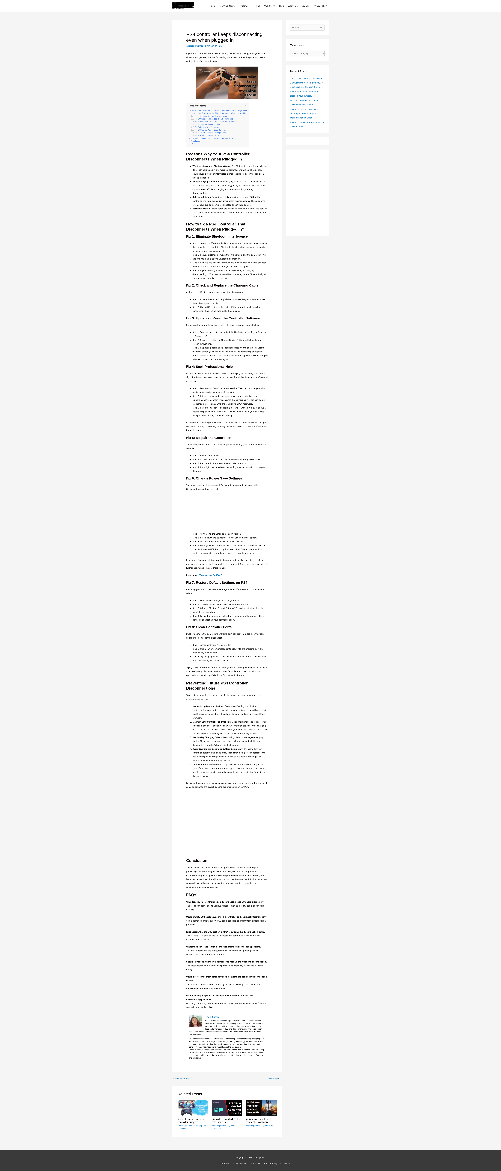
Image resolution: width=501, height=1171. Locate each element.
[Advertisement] (227, 512)
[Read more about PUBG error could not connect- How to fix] (261, 1107)
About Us (293, 6)
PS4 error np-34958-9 (210, 575)
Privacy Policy (320, 6)
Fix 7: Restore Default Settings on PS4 (211, 133)
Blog (213, 6)
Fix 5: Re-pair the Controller (207, 127)
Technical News (227, 6)
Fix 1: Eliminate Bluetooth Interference (211, 116)
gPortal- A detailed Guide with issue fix (226, 1121)
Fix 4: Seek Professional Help (207, 124)
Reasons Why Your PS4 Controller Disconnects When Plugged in (218, 110)
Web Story (269, 6)
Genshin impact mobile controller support (190, 1121)
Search (305, 6)
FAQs (193, 144)
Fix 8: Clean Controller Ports (207, 135)
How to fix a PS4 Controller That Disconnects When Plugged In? (219, 113)
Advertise (285, 1163)
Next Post (275, 1078)
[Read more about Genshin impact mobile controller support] (192, 1107)
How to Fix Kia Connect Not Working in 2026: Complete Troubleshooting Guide (304, 113)
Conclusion (195, 141)
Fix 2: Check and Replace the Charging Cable (214, 119)
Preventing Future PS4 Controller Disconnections (212, 138)
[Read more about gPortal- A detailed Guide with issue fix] (227, 1107)
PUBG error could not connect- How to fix (258, 1121)
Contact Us (255, 1163)
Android (225, 1163)
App (258, 6)
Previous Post (180, 1078)
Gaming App (198, 1126)
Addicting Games (194, 45)
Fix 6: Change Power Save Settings (210, 130)
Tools (281, 6)
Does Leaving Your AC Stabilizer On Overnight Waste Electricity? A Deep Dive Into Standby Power (306, 82)
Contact (245, 6)
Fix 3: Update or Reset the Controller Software (215, 121)
